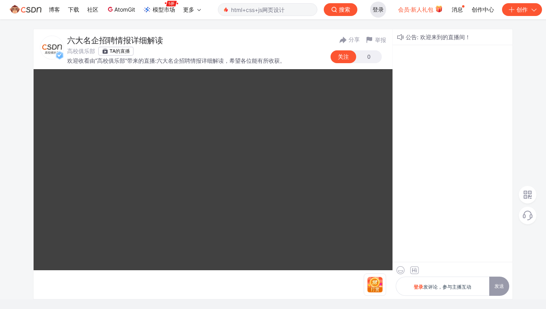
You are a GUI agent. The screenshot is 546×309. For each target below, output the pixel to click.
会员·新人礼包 (416, 9)
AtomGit (124, 9)
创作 (522, 9)
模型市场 (164, 9)
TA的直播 (120, 51)
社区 (92, 9)
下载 (73, 9)
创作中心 (483, 9)
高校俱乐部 (81, 51)
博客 (54, 9)
